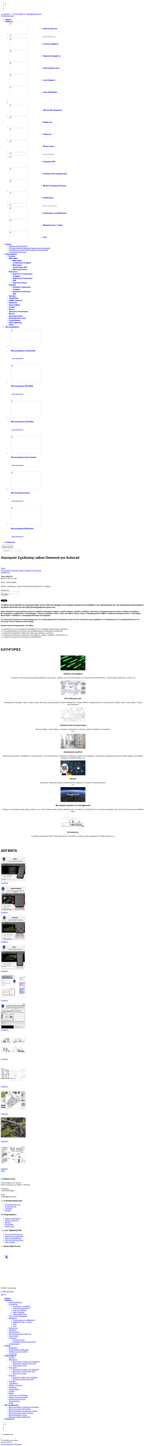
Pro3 (45, 237)
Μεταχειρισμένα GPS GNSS (22, 386)
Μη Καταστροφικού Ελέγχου (54, 186)
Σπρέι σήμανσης (15, 323)
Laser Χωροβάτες (19, 1310)
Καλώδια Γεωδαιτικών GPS (23, 1379)
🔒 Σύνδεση (5, 14)
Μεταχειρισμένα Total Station (23, 351)
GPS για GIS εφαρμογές (52, 110)
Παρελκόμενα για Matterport (54, 213)
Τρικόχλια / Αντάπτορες (18, 311)
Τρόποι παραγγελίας (13, 1218)
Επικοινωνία (9, 1226)
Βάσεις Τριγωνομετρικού (18, 1397)
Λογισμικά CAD (49, 162)
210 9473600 (18, 14)
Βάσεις (12, 309)
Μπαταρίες (13, 258)
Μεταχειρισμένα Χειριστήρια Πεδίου (23, 1411)
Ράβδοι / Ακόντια (15, 300)
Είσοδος (8, 1210)
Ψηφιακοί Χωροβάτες (52, 56)
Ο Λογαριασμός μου (12, 1205)
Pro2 (14, 1324)
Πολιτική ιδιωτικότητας (14, 1240)
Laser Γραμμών (49, 80)
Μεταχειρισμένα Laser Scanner (24, 457)
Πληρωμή (8, 1209)
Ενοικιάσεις (10, 542)
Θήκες (11, 325)
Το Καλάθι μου (10, 1207)
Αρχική (8, 20)
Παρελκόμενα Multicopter (19, 1350)
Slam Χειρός (13, 1336)
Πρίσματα (13, 303)
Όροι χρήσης (10, 1242)
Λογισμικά (13, 1338)
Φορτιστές (13, 272)
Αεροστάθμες (14, 305)
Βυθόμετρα (47, 122)
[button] (7, 546)
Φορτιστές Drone (20, 283)
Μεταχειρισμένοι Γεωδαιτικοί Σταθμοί (24, 1407)
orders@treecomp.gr (33, 14)
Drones (8, 244)
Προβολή (4, 883)
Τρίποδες (12, 296)
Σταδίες (12, 307)
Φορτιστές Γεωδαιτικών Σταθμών (26, 1369)
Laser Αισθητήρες (50, 92)
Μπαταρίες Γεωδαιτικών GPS (24, 1364)
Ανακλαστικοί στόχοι (17, 318)
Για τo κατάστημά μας (14, 1234)
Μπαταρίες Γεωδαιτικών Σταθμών (26, 1362)
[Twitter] (5, 5)
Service (7, 1222)
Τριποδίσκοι (13, 298)
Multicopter (13, 1348)
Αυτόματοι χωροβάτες (22, 1306)
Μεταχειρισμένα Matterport (22, 528)
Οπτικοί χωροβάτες (51, 44)
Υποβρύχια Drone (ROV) (18, 1352)
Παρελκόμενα (11, 254)
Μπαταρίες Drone (20, 269)
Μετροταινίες (48, 146)
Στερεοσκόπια (14, 320)
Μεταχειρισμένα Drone (20, 493)
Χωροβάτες (13, 1304)
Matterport (13, 1318)
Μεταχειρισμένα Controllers (22, 421)
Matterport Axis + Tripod (53, 225)
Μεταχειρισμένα (12, 327)
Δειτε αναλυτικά (7, 1444)
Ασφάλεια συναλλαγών (14, 1236)
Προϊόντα (9, 22)
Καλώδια (12, 285)
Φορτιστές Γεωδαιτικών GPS (24, 1371)
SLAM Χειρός (48, 198)
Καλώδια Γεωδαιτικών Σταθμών (25, 1377)
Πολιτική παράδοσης (13, 1238)
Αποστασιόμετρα (50, 29)
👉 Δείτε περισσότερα (17, 358)
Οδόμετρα (47, 134)
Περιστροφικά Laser (51, 68)
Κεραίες (12, 256)
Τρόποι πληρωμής (12, 1220)
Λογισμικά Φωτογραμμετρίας (55, 174)
